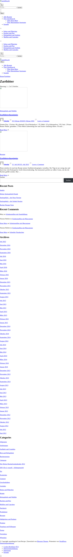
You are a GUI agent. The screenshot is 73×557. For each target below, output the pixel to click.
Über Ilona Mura (12, 20)
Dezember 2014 (5, 326)
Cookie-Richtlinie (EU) (11, 547)
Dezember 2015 (5, 282)
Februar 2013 (4, 407)
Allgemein (3, 442)
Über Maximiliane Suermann (16, 22)
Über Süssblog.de (9, 19)
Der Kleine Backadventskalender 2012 (12, 464)
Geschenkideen (5, 482)
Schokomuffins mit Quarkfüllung (16, 214)
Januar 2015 (4, 323)
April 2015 (3, 312)
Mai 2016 (3, 264)
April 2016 (3, 267)
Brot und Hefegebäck (7, 453)
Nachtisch (3, 508)
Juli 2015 (3, 300)
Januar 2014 (4, 367)
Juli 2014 (3, 345)
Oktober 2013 (4, 378)
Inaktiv (2, 190)
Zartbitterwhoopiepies (9, 115)
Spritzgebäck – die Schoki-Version (11, 201)
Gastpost (3, 479)
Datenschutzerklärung (7, 543)
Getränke (3, 486)
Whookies (3, 538)
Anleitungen (4, 445)
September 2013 (5, 382)
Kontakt (6, 24)
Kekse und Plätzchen (10, 31)
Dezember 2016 (5, 245)
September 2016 (5, 253)
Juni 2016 (3, 260)
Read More (3, 130)
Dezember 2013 (5, 370)
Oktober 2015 (4, 289)
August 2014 (4, 341)
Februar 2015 (4, 319)
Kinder (2, 493)
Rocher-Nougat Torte (7, 205)
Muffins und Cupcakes (11, 37)
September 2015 (5, 293)
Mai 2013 (3, 396)
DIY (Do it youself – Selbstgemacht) (12, 468)
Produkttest (3, 512)
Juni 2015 (3, 304)
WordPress (62, 541)
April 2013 (3, 400)
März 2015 (3, 315)
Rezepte (2, 154)
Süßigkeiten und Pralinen (8, 519)
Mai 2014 (3, 352)
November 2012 (5, 418)
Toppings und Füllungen (8, 527)
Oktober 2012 (4, 422)
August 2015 (4, 297)
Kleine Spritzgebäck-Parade (9, 194)
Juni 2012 (3, 433)
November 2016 (5, 249)
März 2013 (3, 404)
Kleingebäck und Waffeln (12, 35)
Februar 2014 (4, 363)
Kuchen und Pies (9, 33)
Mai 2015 (3, 308)
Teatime (2, 523)
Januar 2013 (4, 411)
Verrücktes (3, 534)
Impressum (7, 550)
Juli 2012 (3, 429)
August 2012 (4, 426)
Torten (2, 530)
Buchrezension (5, 457)
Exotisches (3, 475)
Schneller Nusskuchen (17, 232)
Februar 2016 (4, 275)
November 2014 (5, 330)
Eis (1, 471)
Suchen (2, 177)
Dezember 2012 (5, 415)
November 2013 (5, 374)
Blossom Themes (42, 541)
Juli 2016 (3, 256)
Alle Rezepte (8, 17)
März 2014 (3, 359)
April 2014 (3, 356)
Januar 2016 (4, 278)
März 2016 (3, 271)
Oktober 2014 (4, 334)
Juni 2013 (3, 393)
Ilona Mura (3, 223)
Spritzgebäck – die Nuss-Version (10, 198)
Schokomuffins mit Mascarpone (22, 219)
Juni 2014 (3, 348)
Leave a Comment (43, 121)
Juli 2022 (3, 242)
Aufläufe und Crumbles (7, 449)
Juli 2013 (3, 389)
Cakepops (3, 460)
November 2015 (5, 286)
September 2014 (5, 337)
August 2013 (4, 385)
